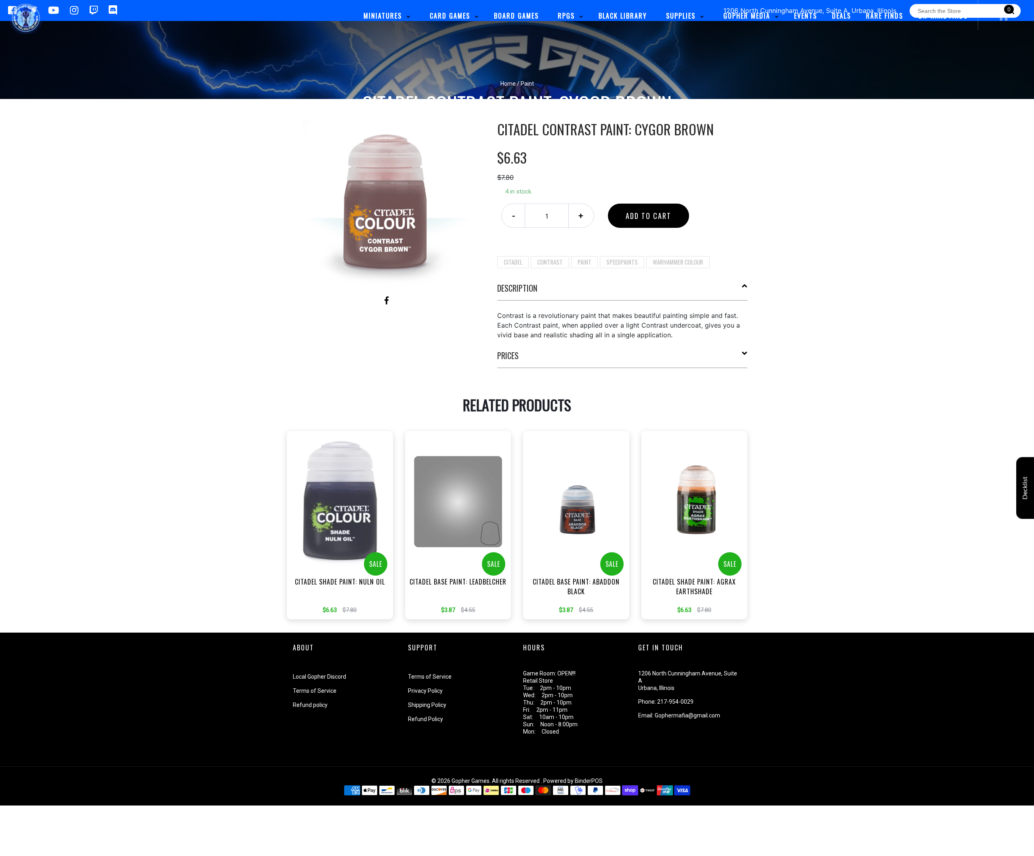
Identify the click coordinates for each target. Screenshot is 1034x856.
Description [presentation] (517, 288)
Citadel (513, 261)
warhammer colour (678, 261)
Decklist (1025, 487)
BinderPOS (589, 781)
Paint (584, 261)
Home (508, 83)
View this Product (343, 537)
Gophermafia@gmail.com (687, 715)
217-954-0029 (675, 701)
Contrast (550, 261)
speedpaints (622, 261)
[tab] (622, 291)
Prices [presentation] (508, 355)
